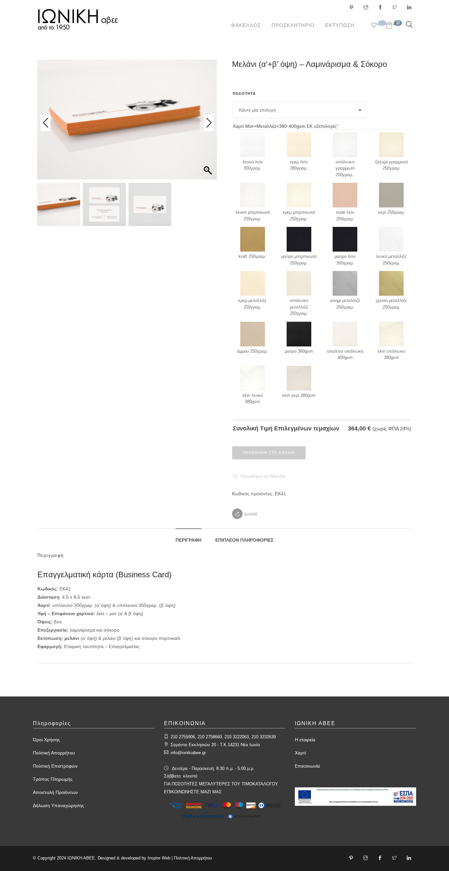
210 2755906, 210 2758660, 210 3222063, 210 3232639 (223, 736)
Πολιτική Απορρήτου (54, 752)
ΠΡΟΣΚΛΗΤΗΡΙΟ (293, 25)
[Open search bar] (409, 24)
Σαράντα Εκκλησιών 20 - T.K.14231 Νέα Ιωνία (215, 744)
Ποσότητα (244, 93)
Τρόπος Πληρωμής (53, 779)
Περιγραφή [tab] (188, 540)
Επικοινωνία (307, 766)
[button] (258, 476)
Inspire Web (159, 858)
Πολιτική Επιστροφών (55, 766)
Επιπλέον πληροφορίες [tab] (244, 540)
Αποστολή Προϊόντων (55, 792)
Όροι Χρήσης (46, 739)
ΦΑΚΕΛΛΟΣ (246, 25)
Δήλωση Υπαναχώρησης (58, 805)
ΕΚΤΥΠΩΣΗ (339, 25)
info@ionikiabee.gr (188, 752)
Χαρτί (300, 752)
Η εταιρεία (305, 739)
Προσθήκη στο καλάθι (269, 452)
